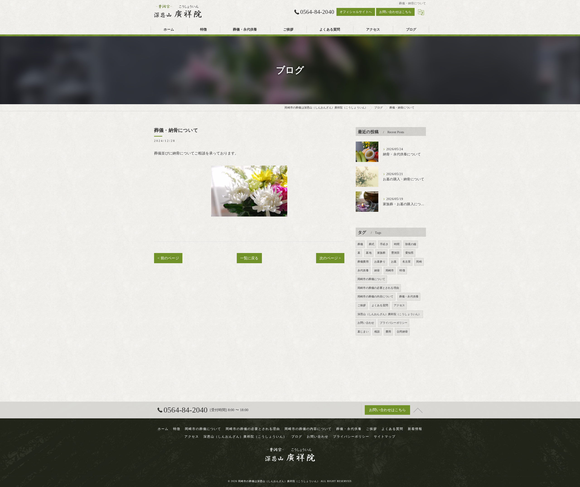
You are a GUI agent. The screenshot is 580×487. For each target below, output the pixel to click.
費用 (388, 331)
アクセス (399, 305)
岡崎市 (390, 270)
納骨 (377, 270)
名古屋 (406, 261)
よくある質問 (380, 305)
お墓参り (379, 261)
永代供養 (363, 270)
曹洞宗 (395, 252)
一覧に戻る (249, 258)
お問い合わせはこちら (395, 12)
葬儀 (360, 244)
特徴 (402, 270)
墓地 (368, 252)
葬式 (371, 244)
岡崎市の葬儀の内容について (376, 296)
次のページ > (330, 258)
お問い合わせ (366, 322)
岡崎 (419, 261)
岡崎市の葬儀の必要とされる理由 (378, 287)
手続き (384, 244)
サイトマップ (385, 436)
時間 (396, 244)
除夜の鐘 (410, 244)
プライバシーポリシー (393, 322)
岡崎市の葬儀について (371, 279)
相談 (377, 331)
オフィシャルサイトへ (356, 12)
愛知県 (409, 252)
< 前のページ (168, 258)
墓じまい (363, 331)
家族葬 (381, 252)
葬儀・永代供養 (408, 296)
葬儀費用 (363, 261)
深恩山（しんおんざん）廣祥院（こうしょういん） (389, 314)
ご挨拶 (362, 305)
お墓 (393, 261)
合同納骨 (402, 331)
